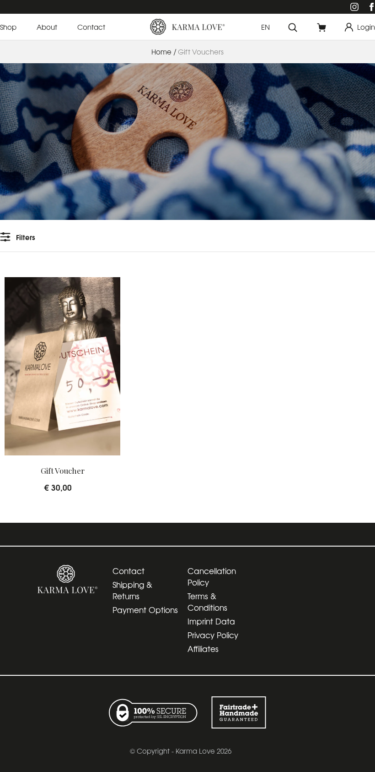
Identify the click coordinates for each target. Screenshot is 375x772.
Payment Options (145, 609)
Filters (25, 236)
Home (161, 51)
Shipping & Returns (132, 590)
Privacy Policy (213, 635)
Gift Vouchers (201, 51)
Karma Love (195, 751)
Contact (128, 570)
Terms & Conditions (207, 601)
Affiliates (203, 648)
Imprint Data (211, 621)
